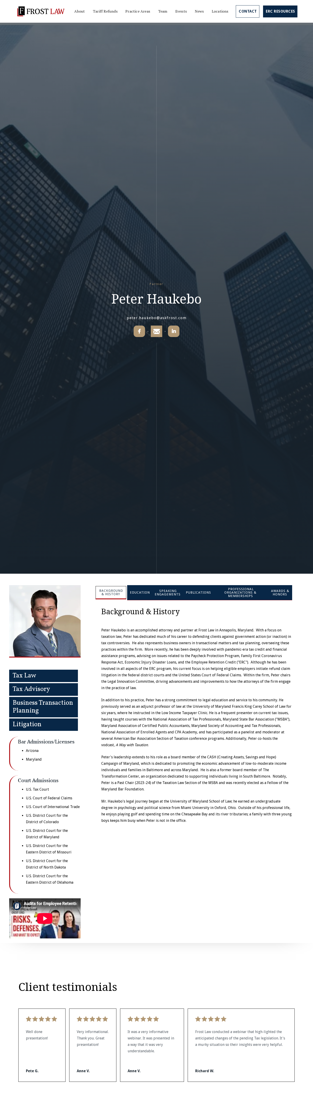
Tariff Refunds (105, 11)
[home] (41, 11)
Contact (248, 11)
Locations (220, 11)
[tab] (111, 592)
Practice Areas (137, 11)
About (79, 11)
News (199, 11)
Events (181, 11)
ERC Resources (280, 11)
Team (162, 11)
